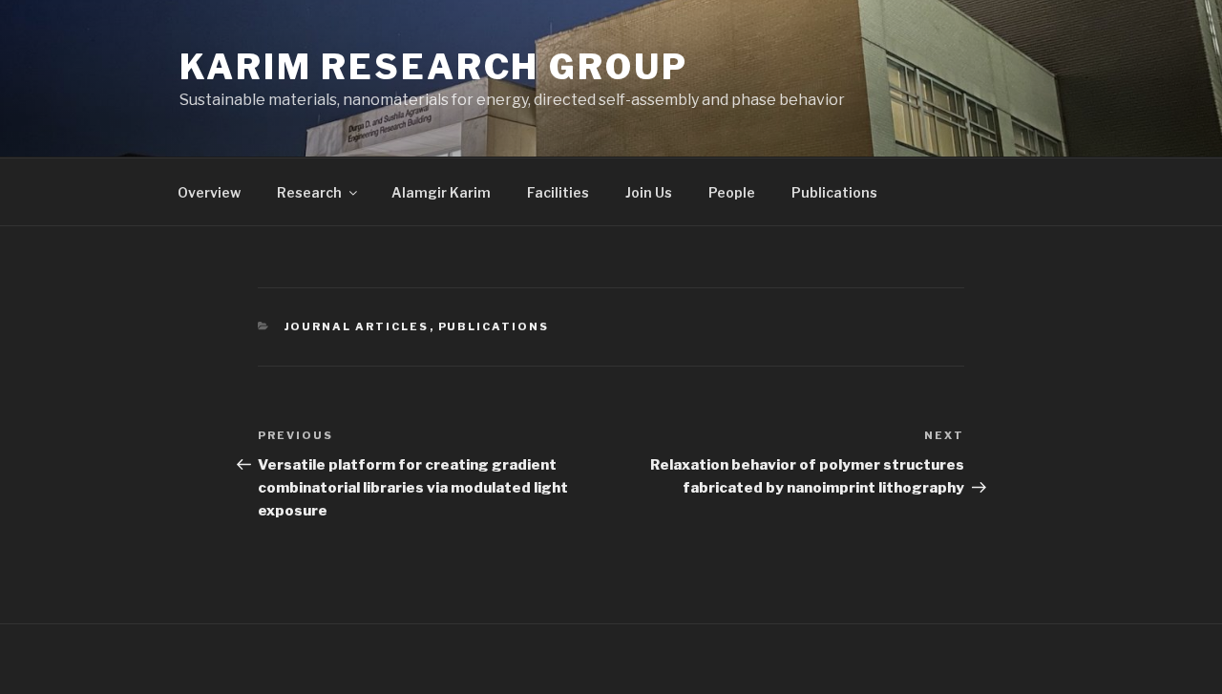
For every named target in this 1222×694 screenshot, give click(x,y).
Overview (209, 192)
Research (309, 192)
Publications (834, 192)
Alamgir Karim (441, 192)
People (731, 192)
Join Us (648, 192)
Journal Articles (357, 326)
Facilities (558, 192)
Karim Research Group (433, 67)
